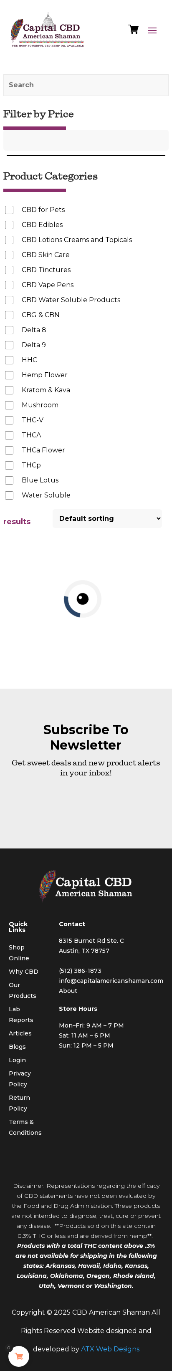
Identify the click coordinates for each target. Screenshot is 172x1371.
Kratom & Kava (46, 390)
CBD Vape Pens (47, 285)
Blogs (17, 1046)
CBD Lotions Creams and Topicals (77, 240)
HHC (29, 360)
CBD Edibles (42, 225)
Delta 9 (34, 345)
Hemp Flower (45, 375)
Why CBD (23, 971)
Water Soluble (46, 495)
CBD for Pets (43, 210)
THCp (31, 465)
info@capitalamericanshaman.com (111, 981)
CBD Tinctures (46, 270)
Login (17, 1060)
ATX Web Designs (110, 1349)
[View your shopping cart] (133, 31)
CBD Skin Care (46, 255)
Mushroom (40, 405)
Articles (20, 1033)
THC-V (32, 420)
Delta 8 (34, 330)
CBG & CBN (41, 315)
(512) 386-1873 (80, 971)
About (68, 991)
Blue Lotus (40, 480)
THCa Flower (43, 450)
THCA (31, 435)
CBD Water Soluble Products (71, 300)
